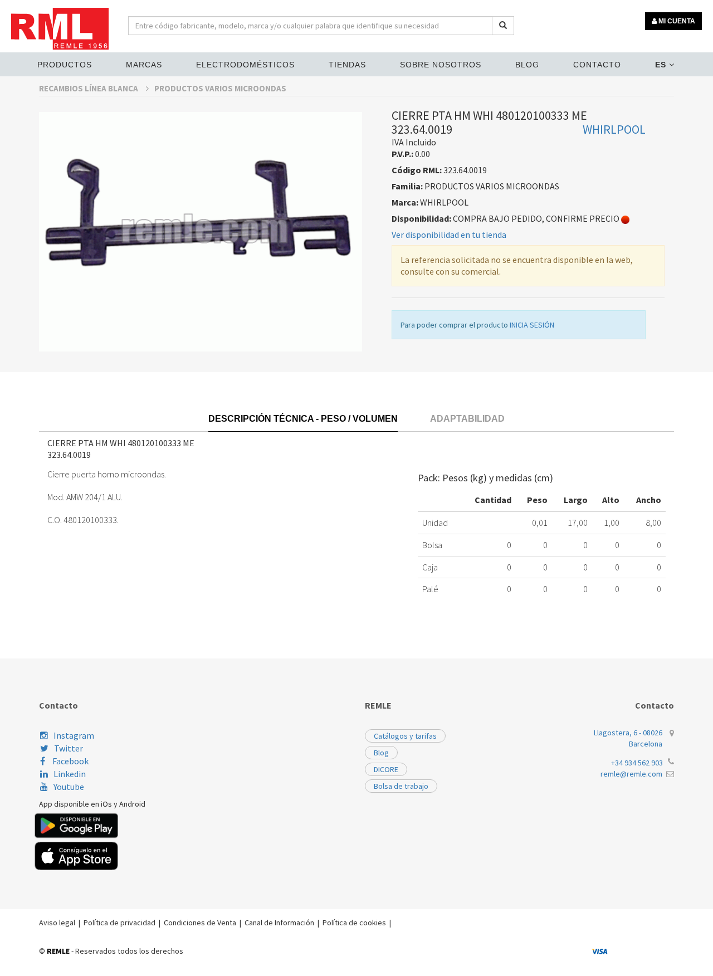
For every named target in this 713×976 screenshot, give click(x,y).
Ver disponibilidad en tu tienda (449, 234)
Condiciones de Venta (200, 923)
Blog (527, 64)
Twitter (68, 748)
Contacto (597, 64)
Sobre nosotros (440, 64)
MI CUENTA (676, 21)
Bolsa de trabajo (401, 786)
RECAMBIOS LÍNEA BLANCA (89, 88)
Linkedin (69, 773)
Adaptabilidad (467, 418)
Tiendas (347, 64)
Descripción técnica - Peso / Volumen (303, 418)
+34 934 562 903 (637, 763)
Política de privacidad (119, 923)
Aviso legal (57, 923)
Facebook (70, 761)
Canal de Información (279, 923)
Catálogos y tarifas (405, 736)
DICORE (386, 769)
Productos (64, 64)
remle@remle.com (631, 774)
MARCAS (144, 64)
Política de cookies (354, 923)
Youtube (68, 786)
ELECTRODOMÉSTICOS (245, 64)
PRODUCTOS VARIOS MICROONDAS (220, 88)
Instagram (73, 735)
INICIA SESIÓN (532, 325)
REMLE (58, 951)
